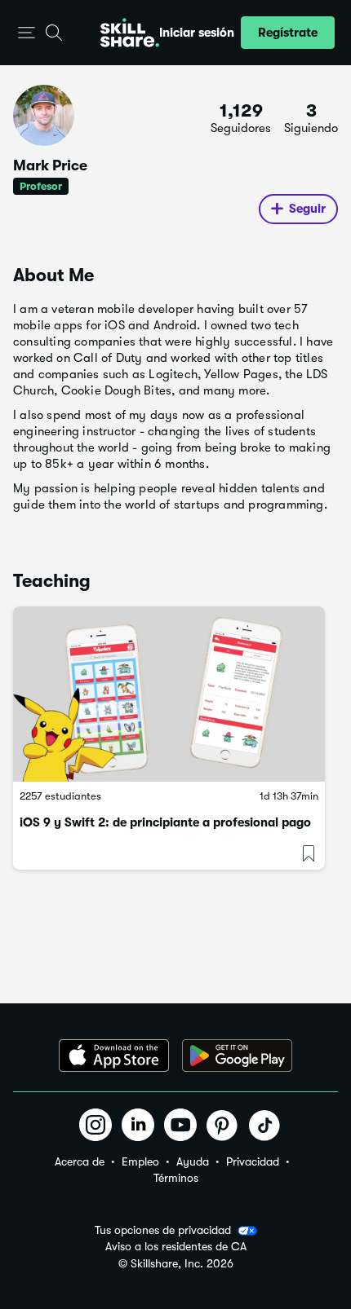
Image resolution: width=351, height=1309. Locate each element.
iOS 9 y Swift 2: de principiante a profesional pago (165, 822)
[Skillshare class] (169, 694)
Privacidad (252, 1161)
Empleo (140, 1161)
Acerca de (79, 1161)
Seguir (307, 208)
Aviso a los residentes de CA (176, 1247)
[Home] (129, 32)
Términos (175, 1177)
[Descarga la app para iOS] (114, 1055)
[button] (26, 33)
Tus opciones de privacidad (163, 1229)
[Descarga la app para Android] (237, 1055)
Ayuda (192, 1161)
